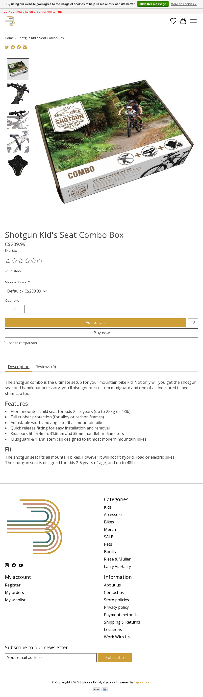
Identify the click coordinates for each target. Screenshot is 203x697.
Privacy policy (116, 607)
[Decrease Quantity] (9, 309)
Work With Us (117, 637)
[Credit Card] (105, 689)
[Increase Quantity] (20, 309)
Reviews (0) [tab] (45, 366)
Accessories (115, 514)
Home (9, 38)
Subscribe (114, 657)
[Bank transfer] (96, 689)
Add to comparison (23, 342)
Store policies (116, 600)
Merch (110, 529)
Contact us (114, 592)
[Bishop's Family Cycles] (10, 21)
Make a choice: (17, 282)
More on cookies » (184, 4)
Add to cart (96, 322)
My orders (14, 592)
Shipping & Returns (122, 622)
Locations (113, 629)
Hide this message (153, 4)
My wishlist (15, 600)
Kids (108, 507)
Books (110, 551)
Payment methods (121, 614)
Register (13, 585)
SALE (108, 537)
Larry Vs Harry (117, 566)
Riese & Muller (117, 559)
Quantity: (12, 300)
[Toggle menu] (193, 21)
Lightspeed (143, 682)
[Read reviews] (21, 261)
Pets (108, 544)
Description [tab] (18, 366)
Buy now (102, 333)
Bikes (109, 522)
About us (112, 585)
